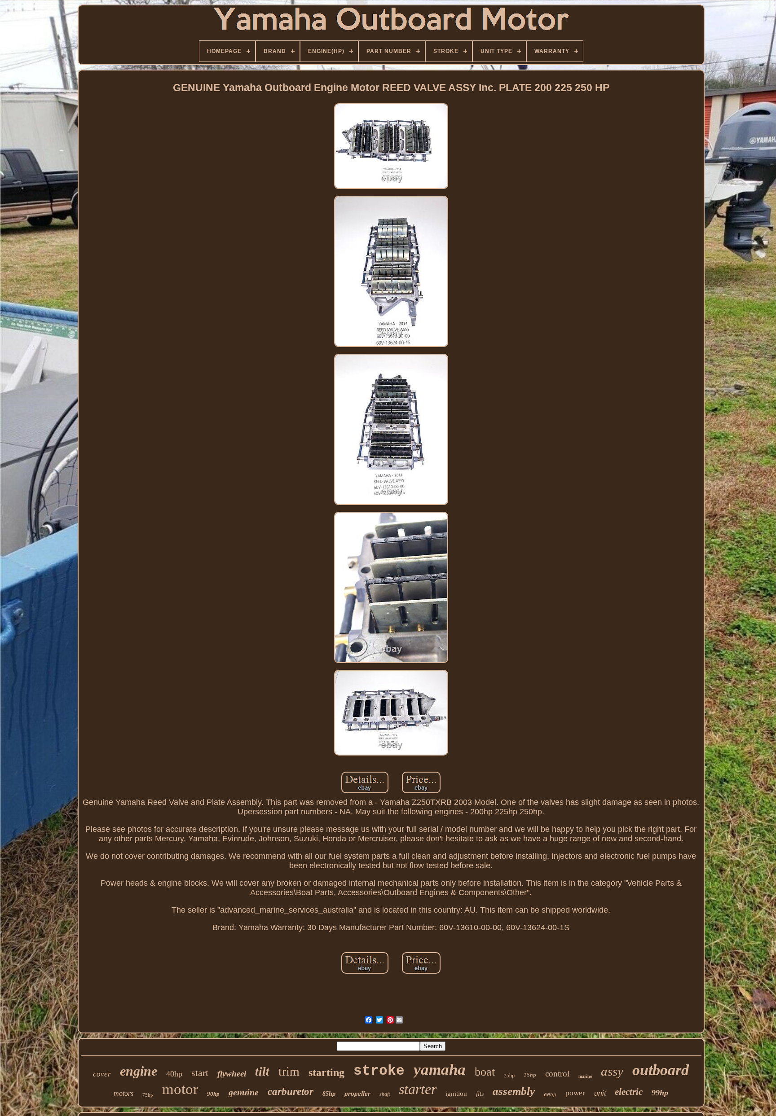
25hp (509, 1075)
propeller (357, 1093)
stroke (379, 1071)
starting (326, 1072)
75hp (147, 1095)
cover (102, 1074)
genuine (244, 1092)
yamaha (440, 1069)
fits (480, 1093)
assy (612, 1071)
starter (417, 1089)
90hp (213, 1093)
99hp (660, 1092)
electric (629, 1091)
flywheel (231, 1073)
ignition (456, 1093)
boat (485, 1071)
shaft (384, 1094)
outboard (660, 1070)
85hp (328, 1093)
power (575, 1093)
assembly (514, 1091)
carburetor (290, 1091)
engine (138, 1070)
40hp (174, 1073)
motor (180, 1089)
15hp (530, 1075)
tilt (262, 1071)
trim (289, 1071)
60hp (550, 1095)
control (557, 1073)
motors (123, 1093)
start (199, 1072)
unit (600, 1093)
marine (585, 1076)
